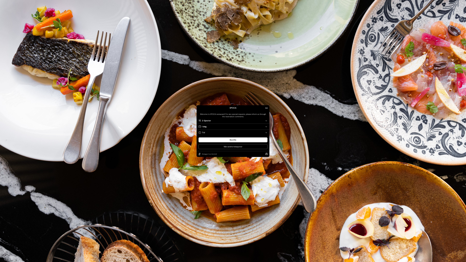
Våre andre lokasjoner (233, 147)
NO (266, 108)
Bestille (233, 140)
